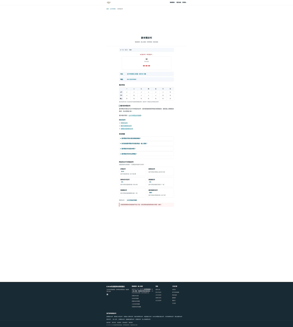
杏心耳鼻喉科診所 (146, 319)
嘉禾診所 (109, 319)
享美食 (174, 289)
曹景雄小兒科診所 (118, 316)
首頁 (108, 8)
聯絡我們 (131, 322)
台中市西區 (113, 8)
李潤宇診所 (124, 123)
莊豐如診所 (138, 319)
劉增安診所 (152, 169)
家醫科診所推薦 (136, 301)
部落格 (184, 2)
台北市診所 (158, 300)
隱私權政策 (124, 322)
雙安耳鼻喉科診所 (126, 126)
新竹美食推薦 (175, 292)
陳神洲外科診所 (125, 179)
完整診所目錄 (135, 295)
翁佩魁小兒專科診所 (128, 316)
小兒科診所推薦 (136, 304)
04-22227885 (131, 79)
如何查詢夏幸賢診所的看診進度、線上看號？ (134, 143)
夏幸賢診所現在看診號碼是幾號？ (131, 138)
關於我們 (108, 322)
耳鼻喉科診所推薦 (136, 306)
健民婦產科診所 (153, 190)
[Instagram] (107, 294)
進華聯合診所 (110, 316)
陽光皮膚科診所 (178, 316)
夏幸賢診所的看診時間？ (129, 148)
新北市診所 (158, 292)
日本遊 (174, 303)
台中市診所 (158, 295)
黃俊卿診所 (152, 179)
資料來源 (114, 322)
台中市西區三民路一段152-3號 (136, 74)
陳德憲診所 (123, 190)
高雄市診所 (158, 297)
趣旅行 (174, 300)
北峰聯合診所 (121, 319)
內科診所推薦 (135, 298)
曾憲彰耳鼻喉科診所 (127, 128)
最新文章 (158, 289)
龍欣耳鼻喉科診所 (138, 316)
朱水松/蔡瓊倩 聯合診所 (158, 316)
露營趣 (174, 297)
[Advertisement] (146, 22)
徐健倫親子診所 (148, 316)
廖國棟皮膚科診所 (130, 319)
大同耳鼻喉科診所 (169, 316)
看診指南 (178, 2)
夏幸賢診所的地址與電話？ (129, 154)
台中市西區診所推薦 (135, 115)
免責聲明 (119, 322)
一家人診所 (114, 319)
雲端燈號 (172, 2)
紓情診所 (123, 169)
